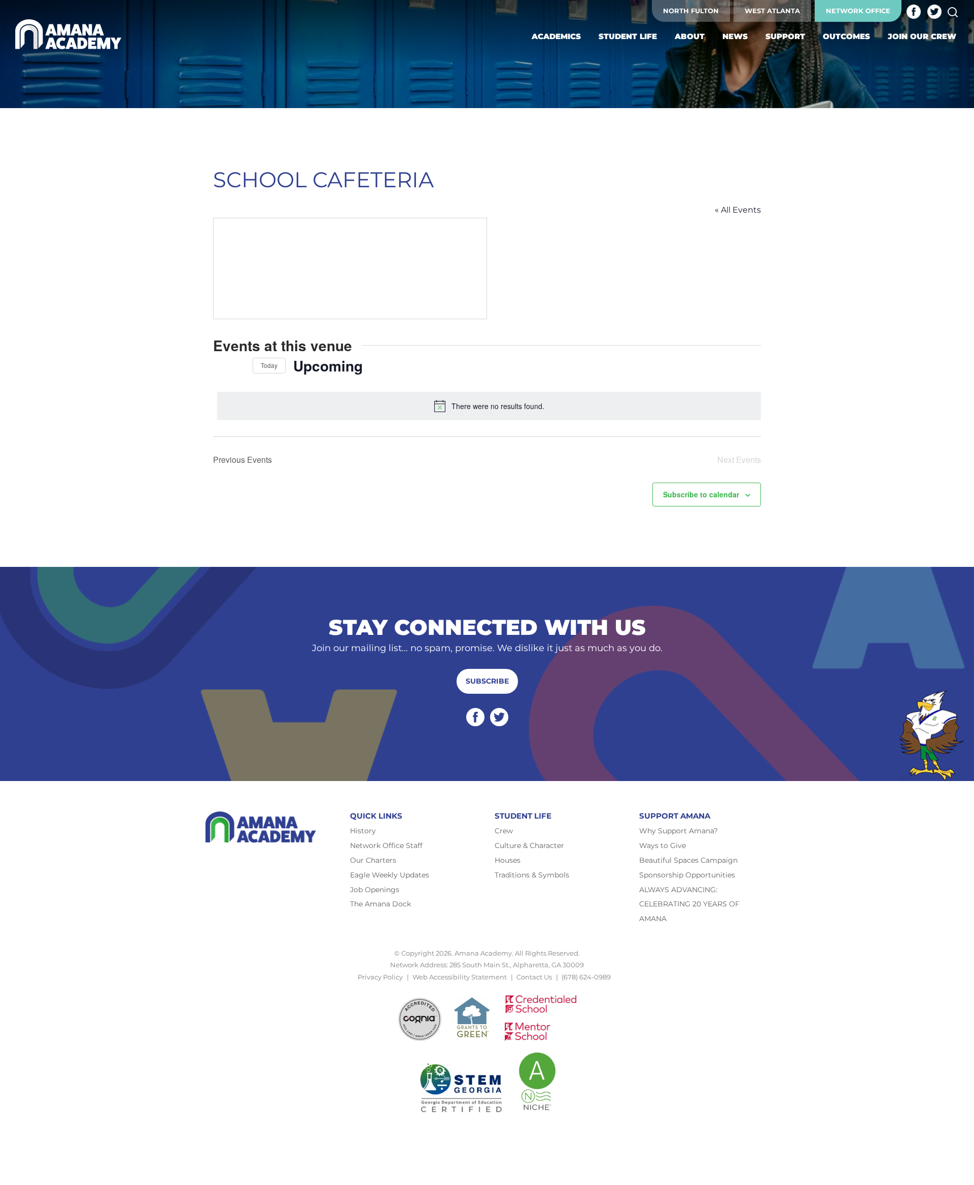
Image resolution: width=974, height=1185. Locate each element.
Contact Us (534, 977)
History (363, 830)
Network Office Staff (386, 845)
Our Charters (373, 860)
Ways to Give (662, 845)
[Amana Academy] (70, 34)
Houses (507, 860)
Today (269, 365)
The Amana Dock (380, 903)
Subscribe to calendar (701, 494)
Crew (504, 830)
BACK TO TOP (487, 988)
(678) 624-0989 (586, 977)
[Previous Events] (219, 365)
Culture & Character (529, 845)
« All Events (738, 210)
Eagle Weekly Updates (389, 874)
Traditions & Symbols (532, 874)
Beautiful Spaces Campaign (688, 860)
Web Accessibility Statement (459, 977)
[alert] (489, 406)
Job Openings (374, 889)
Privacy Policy (380, 977)
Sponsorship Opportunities (687, 874)
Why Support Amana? (678, 830)
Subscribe (487, 681)
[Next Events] (239, 365)
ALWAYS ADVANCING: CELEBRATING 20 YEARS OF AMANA (689, 904)
